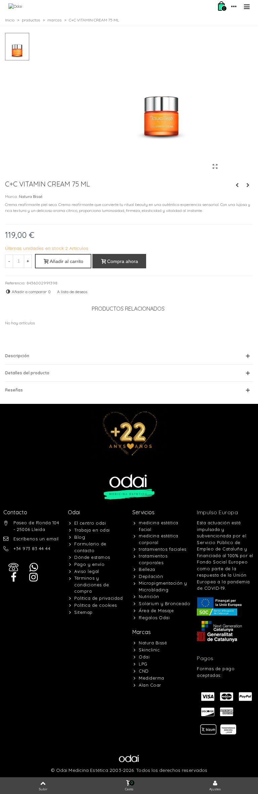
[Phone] (13, 567)
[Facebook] (13, 577)
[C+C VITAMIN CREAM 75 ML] (215, 166)
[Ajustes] (233, 6)
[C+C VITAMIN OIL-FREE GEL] (248, 185)
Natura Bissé (30, 196)
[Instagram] (34, 577)
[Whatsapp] (34, 567)
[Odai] (15, 6)
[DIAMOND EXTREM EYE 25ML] (237, 185)
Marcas (141, 632)
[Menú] (246, 6)
